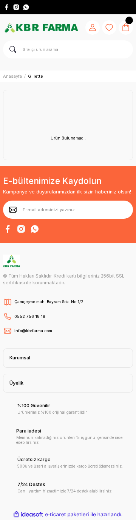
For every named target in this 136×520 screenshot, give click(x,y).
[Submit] (13, 210)
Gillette (35, 76)
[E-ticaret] (67, 514)
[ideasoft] (28, 514)
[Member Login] (92, 27)
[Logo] (41, 27)
